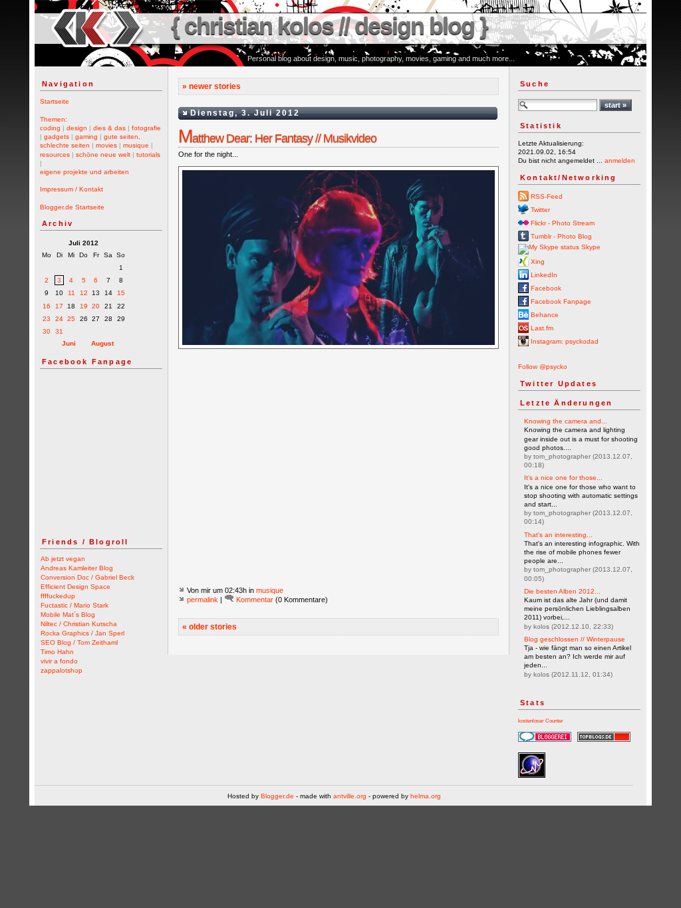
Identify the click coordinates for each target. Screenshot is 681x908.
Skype (590, 247)
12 (84, 292)
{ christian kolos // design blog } (329, 25)
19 (84, 306)
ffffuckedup (58, 596)
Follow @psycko (542, 366)
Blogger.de (277, 796)
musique (136, 145)
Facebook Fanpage (560, 301)
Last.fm (541, 328)
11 (71, 292)
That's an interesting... (558, 534)
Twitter (539, 209)
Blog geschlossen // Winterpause (574, 639)
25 (71, 318)
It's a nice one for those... (563, 477)
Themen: (53, 119)
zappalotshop (61, 670)
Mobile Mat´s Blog (68, 614)
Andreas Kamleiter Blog (77, 568)
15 (121, 292)
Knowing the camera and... (565, 421)
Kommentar (254, 600)
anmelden (620, 160)
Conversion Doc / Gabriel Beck (87, 577)
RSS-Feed (546, 196)
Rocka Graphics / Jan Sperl (82, 633)
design (77, 128)
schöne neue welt (103, 154)
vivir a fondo (59, 661)
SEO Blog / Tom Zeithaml (79, 642)
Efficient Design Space (75, 586)
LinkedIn (543, 275)
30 (47, 331)
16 (47, 306)
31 (59, 331)
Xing (537, 261)
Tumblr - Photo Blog (560, 236)
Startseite (54, 101)
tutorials (148, 154)
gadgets (56, 136)
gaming (86, 136)
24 (59, 318)
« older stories (209, 626)
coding (50, 128)
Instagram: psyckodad (564, 341)
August (102, 343)
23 (47, 318)
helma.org (425, 796)
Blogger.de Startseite (72, 207)
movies (106, 145)
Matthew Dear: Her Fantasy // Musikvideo (277, 138)
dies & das (109, 128)
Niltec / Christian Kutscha (79, 623)
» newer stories (211, 86)
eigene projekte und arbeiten (84, 171)
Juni (69, 343)
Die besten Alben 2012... (562, 591)
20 (96, 306)
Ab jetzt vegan (63, 558)
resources (55, 154)
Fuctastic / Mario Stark (74, 605)
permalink (202, 600)
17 (59, 306)
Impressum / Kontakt (71, 189)
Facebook (545, 288)
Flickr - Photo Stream (562, 223)
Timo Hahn (57, 651)
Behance (544, 314)
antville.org (349, 796)
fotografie (146, 128)
